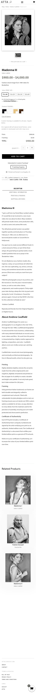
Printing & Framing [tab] (18, 195)
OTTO (3, 689)
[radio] (5, 94)
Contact (4, 667)
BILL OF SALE (6, 674)
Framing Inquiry (18, 167)
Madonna (25, 180)
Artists (7, 6)
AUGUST (4, 687)
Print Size (9, 90)
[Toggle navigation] (22, 2)
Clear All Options (6, 116)
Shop (3, 6)
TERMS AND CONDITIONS (9, 679)
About (4, 664)
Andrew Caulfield (14, 6)
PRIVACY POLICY (6, 677)
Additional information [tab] (18, 192)
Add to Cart (18, 156)
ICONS (20, 180)
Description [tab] (18, 188)
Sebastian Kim (18, 547)
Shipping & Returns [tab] (18, 199)
